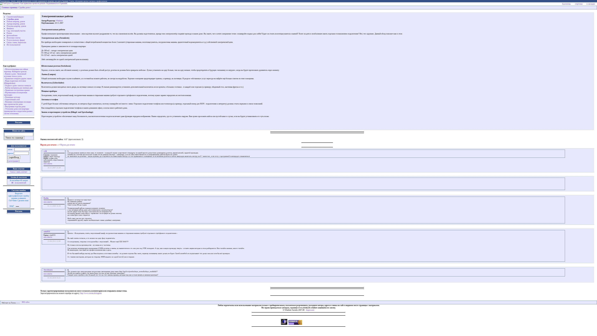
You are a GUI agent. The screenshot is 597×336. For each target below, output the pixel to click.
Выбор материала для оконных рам (19, 88)
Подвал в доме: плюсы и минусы (18, 85)
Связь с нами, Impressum (16, 42)
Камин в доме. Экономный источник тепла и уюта (15, 75)
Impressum (310, 310)
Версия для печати (67, 145)
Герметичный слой (12, 99)
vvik (45, 151)
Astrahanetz (48, 270)
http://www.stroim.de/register (91, 293)
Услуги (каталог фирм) (16, 40)
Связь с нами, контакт (18, 172)
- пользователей (18, 183)
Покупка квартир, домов (16, 26)
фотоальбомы (12, 35)
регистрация (13, 161)
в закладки (591, 4)
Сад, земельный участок (16, 31)
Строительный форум (15, 17)
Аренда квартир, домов (16, 24)
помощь (567, 4)
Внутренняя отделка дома (15, 106)
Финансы (10, 28)
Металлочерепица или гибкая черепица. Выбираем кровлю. (16, 70)
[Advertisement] (16, 53)
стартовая (579, 4)
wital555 (47, 231)
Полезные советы (13, 38)
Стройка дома (24, 7)
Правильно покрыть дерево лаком (18, 78)
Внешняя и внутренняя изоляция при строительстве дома (17, 103)
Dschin (46, 198)
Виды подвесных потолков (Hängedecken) (15, 82)
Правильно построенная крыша (17, 90)
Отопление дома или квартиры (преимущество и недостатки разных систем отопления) (18, 111)
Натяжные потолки (12, 97)
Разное (9, 33)
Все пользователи (13, 45)
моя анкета (48, 164)
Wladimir (59, 21)
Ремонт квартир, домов (16, 21)
